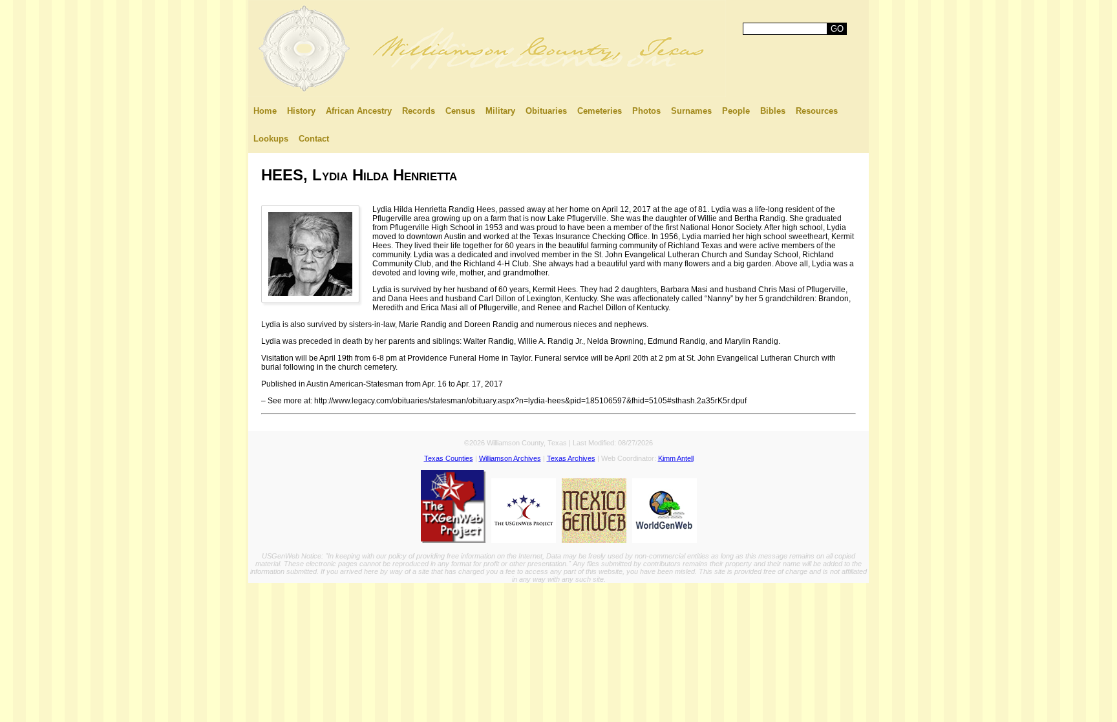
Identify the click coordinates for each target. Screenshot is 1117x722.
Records (418, 111)
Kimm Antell (676, 458)
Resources (817, 111)
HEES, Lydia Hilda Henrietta (359, 175)
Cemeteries (599, 111)
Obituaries (546, 111)
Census (460, 111)
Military (500, 111)
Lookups (270, 138)
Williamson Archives (510, 458)
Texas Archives (571, 458)
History (301, 111)
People (736, 111)
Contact (314, 138)
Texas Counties (448, 458)
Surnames (691, 111)
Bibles (772, 111)
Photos (646, 111)
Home (265, 111)
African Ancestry (359, 111)
